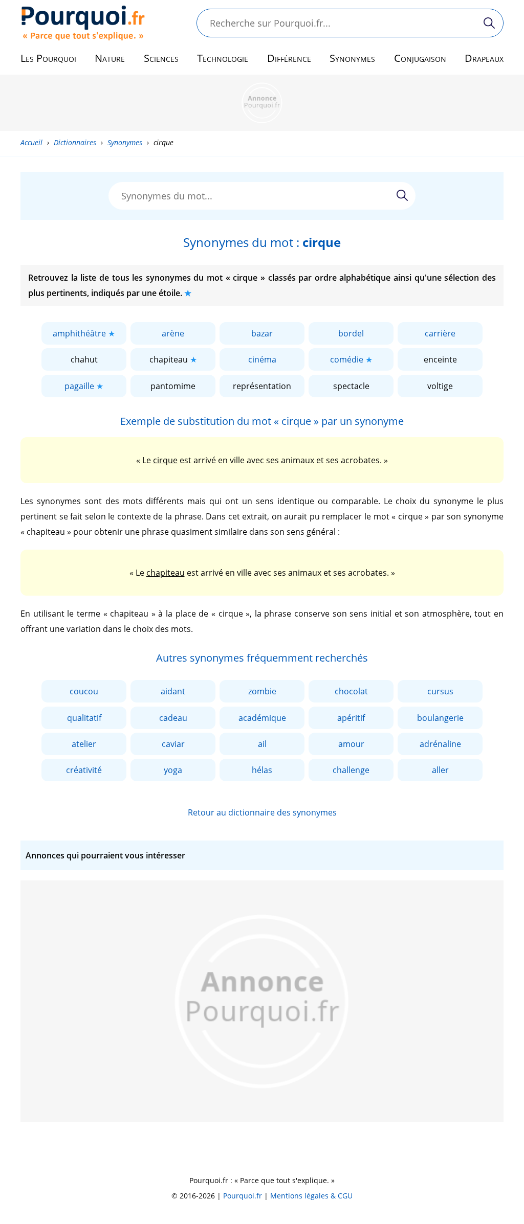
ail (262, 744)
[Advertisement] (262, 103)
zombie (262, 691)
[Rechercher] (489, 23)
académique (262, 717)
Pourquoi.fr (242, 1195)
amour (351, 744)
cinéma (262, 359)
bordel (351, 333)
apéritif (351, 717)
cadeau (173, 717)
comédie (346, 359)
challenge (351, 770)
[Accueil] (83, 23)
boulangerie (440, 717)
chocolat (351, 691)
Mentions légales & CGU (311, 1195)
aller (440, 770)
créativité (84, 770)
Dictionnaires (75, 142)
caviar (173, 744)
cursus (440, 691)
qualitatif (84, 717)
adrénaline (440, 744)
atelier (84, 744)
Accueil (31, 142)
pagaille (79, 386)
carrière (440, 333)
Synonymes (124, 142)
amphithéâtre (79, 333)
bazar (262, 333)
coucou (84, 691)
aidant (173, 691)
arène (173, 333)
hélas (262, 770)
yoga (173, 770)
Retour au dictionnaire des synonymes (262, 812)
